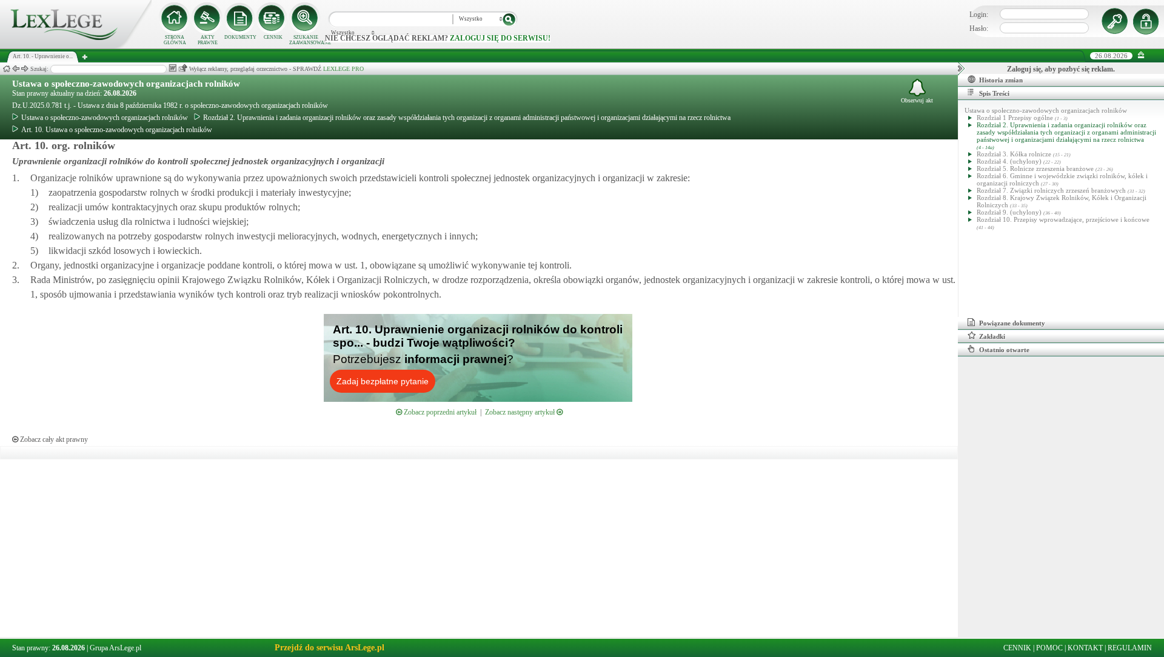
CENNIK (273, 37)
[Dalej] (24, 68)
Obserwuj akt (917, 100)
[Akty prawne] (207, 18)
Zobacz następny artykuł (521, 412)
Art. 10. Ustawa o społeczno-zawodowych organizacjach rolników (116, 129)
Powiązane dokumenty (1012, 323)
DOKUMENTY (240, 37)
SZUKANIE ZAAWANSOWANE (305, 40)
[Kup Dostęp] (272, 18)
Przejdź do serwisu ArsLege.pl (329, 647)
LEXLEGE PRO (343, 68)
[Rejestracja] (1147, 21)
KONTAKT (1085, 648)
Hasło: (978, 28)
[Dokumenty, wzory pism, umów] (240, 18)
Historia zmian (1001, 80)
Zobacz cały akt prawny (53, 439)
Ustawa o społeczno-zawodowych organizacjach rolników (126, 83)
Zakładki (992, 336)
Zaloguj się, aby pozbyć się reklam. (1061, 69)
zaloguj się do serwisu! (500, 38)
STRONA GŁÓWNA (175, 40)
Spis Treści (994, 93)
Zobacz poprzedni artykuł (439, 412)
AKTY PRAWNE (208, 40)
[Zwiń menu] (1141, 55)
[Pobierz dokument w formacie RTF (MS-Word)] (172, 68)
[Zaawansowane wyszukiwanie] (305, 18)
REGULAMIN (1130, 648)
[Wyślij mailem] (182, 68)
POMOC (1049, 648)
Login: (978, 14)
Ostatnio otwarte (1004, 349)
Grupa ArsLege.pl (115, 648)
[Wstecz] (15, 68)
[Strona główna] (76, 46)
